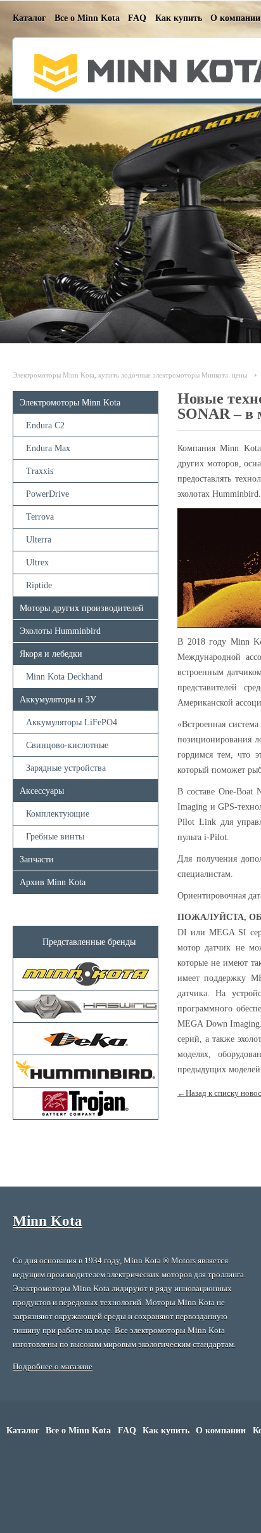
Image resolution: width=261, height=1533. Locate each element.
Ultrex (37, 562)
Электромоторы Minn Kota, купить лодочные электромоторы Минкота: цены (130, 375)
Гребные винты (55, 836)
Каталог (29, 18)
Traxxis (39, 471)
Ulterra (38, 539)
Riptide (39, 585)
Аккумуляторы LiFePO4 (71, 722)
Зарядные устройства (66, 768)
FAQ (137, 18)
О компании (235, 18)
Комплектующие (57, 814)
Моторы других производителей (82, 608)
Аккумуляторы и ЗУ (58, 699)
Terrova (40, 517)
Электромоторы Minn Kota (70, 402)
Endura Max (48, 448)
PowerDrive (47, 494)
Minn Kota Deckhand (64, 676)
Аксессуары (42, 791)
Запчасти (37, 859)
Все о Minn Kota (87, 18)
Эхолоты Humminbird (60, 631)
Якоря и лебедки (51, 654)
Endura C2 (45, 425)
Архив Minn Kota (53, 882)
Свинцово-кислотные (67, 745)
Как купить (178, 18)
